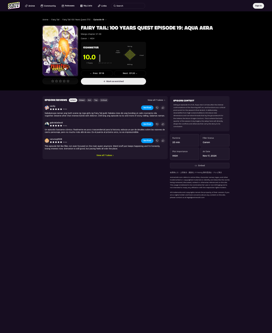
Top (95, 100)
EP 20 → (130, 73)
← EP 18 (97, 73)
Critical (104, 100)
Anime (45, 19)
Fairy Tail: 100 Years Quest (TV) (76, 19)
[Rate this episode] (60, 81)
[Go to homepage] (14, 6)
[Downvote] (157, 107)
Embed (201, 165)
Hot (89, 100)
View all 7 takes (104, 155)
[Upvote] (162, 107)
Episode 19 (99, 19)
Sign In (258, 6)
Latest (73, 100)
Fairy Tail (55, 19)
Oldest (82, 100)
